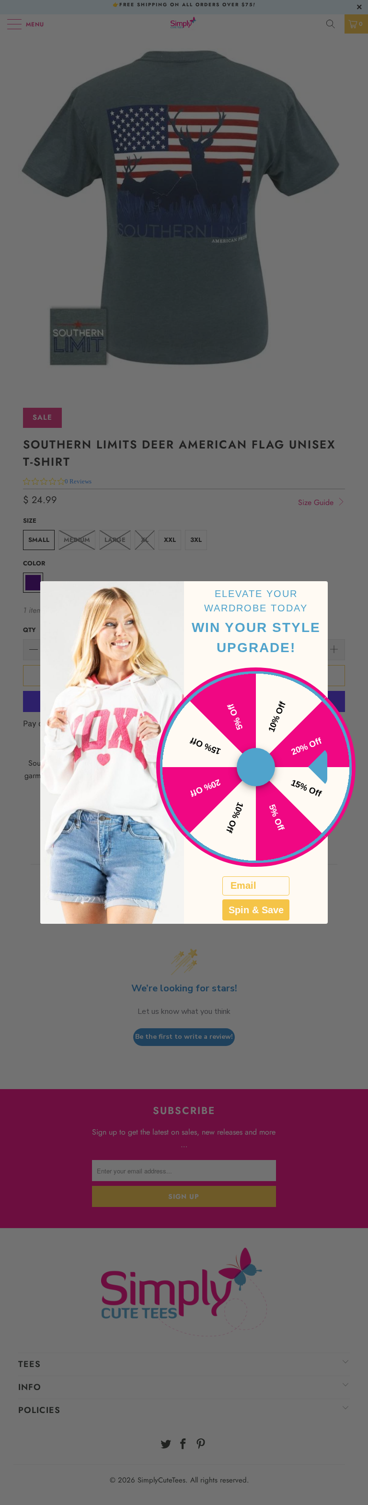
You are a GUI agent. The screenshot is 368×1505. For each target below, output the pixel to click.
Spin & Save (256, 910)
